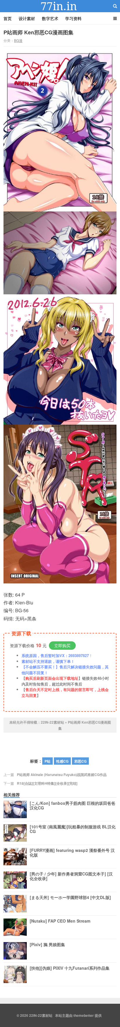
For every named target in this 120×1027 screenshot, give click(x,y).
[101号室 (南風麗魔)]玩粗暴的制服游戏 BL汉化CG (73, 829)
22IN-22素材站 (60, 6)
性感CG (62, 761)
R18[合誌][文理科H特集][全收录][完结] (47, 783)
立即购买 (62, 645)
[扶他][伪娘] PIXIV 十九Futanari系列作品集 (70, 968)
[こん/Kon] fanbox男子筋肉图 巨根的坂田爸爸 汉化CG (72, 806)
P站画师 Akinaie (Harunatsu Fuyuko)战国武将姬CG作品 (62, 774)
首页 (7, 18)
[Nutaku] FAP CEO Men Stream (60, 921)
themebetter (83, 1015)
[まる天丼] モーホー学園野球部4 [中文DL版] (70, 897)
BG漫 (18, 40)
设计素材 (27, 18)
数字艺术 (50, 18)
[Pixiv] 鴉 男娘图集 (47, 944)
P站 (47, 761)
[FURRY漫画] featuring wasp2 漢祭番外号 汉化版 (72, 853)
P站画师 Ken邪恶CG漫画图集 (38, 32)
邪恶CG (80, 761)
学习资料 (73, 18)
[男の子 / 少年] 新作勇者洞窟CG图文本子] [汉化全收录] (71, 876)
